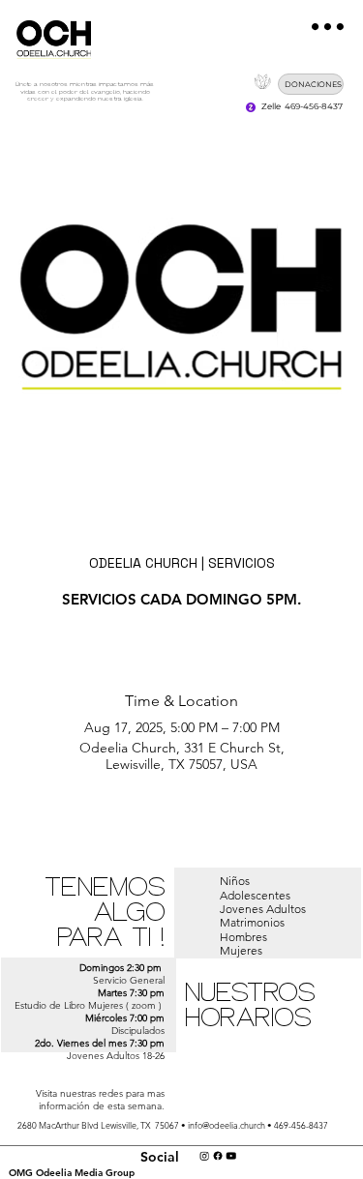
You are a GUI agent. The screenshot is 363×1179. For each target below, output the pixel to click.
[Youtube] (230, 1156)
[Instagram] (204, 1156)
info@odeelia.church (226, 1125)
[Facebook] (218, 1156)
